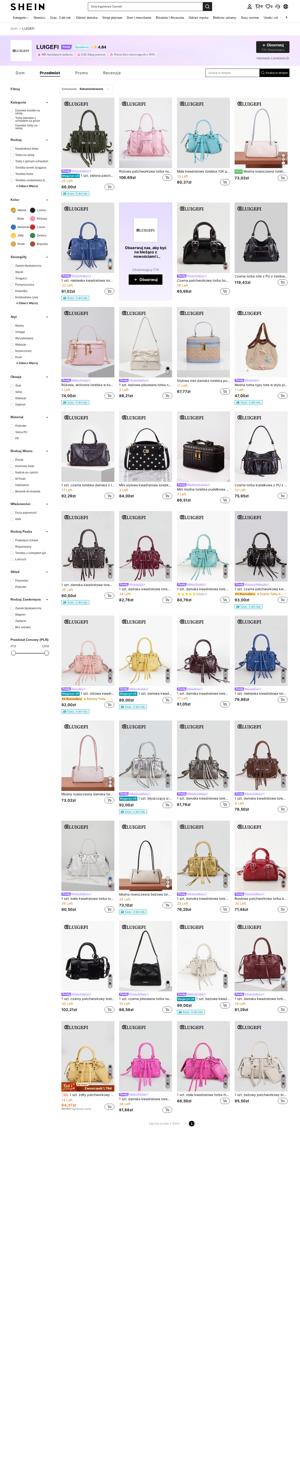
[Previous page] (186, 1123)
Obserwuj (148, 279)
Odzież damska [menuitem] (87, 17)
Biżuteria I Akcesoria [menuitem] (170, 17)
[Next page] (197, 1123)
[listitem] (56, 54)
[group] (30, 112)
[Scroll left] (280, 17)
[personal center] (249, 6)
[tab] (20, 73)
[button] (278, 6)
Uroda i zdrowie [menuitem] (274, 17)
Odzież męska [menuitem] (198, 17)
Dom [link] (14, 28)
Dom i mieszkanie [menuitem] (139, 17)
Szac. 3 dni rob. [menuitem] (60, 17)
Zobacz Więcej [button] (28, 186)
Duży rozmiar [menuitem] (250, 17)
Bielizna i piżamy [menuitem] (224, 17)
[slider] (13, 653)
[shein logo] (28, 6)
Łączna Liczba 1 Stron (164, 1123)
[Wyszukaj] (207, 6)
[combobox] (86, 89)
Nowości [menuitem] (39, 17)
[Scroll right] (286, 17)
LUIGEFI (47, 47)
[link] (259, 6)
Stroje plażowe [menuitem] (112, 17)
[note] (75, 193)
